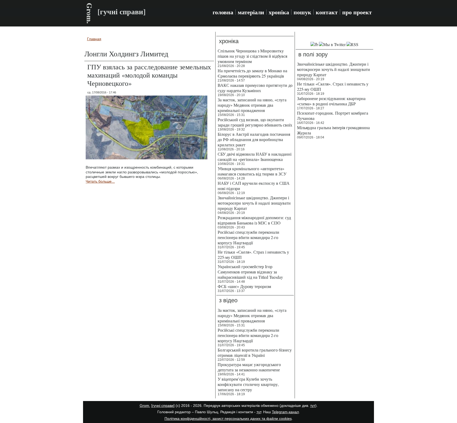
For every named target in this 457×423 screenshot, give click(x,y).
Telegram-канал (285, 412)
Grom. (89, 13)
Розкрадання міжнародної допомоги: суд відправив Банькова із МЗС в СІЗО (254, 220)
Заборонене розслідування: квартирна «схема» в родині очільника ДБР (331, 101)
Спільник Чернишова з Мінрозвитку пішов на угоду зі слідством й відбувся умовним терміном (252, 56)
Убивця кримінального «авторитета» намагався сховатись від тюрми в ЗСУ (252, 171)
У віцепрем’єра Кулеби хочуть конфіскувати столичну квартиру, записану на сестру (248, 384)
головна (223, 12)
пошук (302, 12)
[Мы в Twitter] (332, 44)
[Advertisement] (334, 222)
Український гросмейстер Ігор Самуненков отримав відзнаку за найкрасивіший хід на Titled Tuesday (250, 272)
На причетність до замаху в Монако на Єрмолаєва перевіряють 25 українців (252, 73)
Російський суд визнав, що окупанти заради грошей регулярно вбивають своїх (255, 122)
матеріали (251, 12)
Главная (94, 39)
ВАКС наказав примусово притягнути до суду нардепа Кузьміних (255, 87)
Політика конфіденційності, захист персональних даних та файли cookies (228, 418)
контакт (327, 12)
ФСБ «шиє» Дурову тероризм (244, 286)
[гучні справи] (163, 405)
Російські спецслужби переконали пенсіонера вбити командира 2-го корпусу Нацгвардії (248, 237)
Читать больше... (100, 181)
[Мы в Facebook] (314, 44)
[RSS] (352, 44)
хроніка (279, 12)
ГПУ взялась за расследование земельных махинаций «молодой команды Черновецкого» (149, 75)
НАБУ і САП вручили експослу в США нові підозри (254, 185)
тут (312, 405)
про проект (357, 12)
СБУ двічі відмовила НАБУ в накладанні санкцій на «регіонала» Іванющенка (254, 156)
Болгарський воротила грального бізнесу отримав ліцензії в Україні (255, 352)
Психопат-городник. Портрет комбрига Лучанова (332, 115)
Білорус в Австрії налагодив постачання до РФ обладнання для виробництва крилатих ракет (254, 139)
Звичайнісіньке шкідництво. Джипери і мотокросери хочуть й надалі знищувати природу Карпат (254, 203)
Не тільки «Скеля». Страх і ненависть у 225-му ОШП (253, 254)
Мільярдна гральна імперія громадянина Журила (333, 130)
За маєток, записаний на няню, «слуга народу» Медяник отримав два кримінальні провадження (252, 105)
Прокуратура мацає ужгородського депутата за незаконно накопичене (249, 367)
